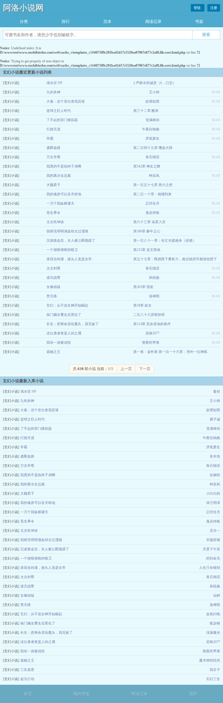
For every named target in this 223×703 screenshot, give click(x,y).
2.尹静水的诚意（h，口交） (154, 83)
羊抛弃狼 (213, 540)
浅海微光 (213, 633)
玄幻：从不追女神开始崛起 (67, 305)
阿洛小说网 (23, 7)
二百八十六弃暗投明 (149, 315)
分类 (24, 21)
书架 (199, 21)
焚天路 (51, 296)
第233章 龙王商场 (146, 250)
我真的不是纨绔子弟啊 (63, 166)
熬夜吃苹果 (150, 342)
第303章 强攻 (143, 287)
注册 (213, 8)
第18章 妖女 (142, 305)
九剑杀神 (53, 92)
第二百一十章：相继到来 (152, 194)
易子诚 (215, 419)
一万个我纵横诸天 (60, 203)
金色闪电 (213, 614)
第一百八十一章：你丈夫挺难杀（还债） (164, 240)
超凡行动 (27, 679)
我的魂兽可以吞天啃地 (63, 194)
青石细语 (152, 157)
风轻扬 (154, 278)
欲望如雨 (152, 101)
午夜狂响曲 (150, 129)
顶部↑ (194, 694)
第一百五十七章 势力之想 (152, 185)
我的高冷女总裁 (58, 176)
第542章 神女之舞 (146, 166)
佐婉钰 (215, 475)
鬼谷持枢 (152, 213)
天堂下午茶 (211, 549)
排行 (66, 21)
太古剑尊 (53, 268)
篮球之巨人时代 (58, 111)
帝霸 (49, 138)
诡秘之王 (53, 352)
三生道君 (27, 670)
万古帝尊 (53, 157)
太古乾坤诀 (55, 222)
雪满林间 (152, 120)
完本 (107, 21)
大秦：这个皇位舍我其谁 (65, 101)
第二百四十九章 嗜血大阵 (152, 148)
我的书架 (81, 694)
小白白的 (213, 493)
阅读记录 (153, 21)
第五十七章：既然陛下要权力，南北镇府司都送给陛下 (175, 259)
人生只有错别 (209, 568)
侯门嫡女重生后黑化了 (63, 315)
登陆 (198, 8)
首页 (28, 694)
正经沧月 (152, 203)
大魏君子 (53, 185)
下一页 (144, 369)
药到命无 (213, 558)
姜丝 (216, 391)
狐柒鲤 (215, 623)
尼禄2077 (152, 333)
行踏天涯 (53, 129)
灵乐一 (215, 531)
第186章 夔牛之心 (146, 231)
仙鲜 (216, 595)
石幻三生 (213, 679)
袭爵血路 (53, 148)
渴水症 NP (54, 83)
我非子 (215, 670)
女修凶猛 (53, 287)
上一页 (126, 369)
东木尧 (215, 456)
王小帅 (154, 92)
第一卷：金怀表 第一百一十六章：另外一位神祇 (170, 352)
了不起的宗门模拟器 (62, 120)
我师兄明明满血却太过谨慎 (67, 231)
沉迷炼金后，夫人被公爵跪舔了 (70, 240)
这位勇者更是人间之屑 (63, 333)
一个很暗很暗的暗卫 (62, 250)
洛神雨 (154, 296)
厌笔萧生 (152, 138)
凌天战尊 (53, 278)
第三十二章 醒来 (146, 111)
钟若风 (154, 176)
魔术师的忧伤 (209, 660)
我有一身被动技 (58, 342)
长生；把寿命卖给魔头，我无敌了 (72, 324)
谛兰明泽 (213, 503)
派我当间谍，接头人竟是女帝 (69, 259)
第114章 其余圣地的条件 (152, 324)
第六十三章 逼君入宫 (149, 222)
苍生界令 (53, 213)
